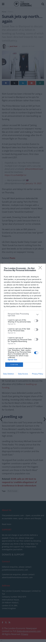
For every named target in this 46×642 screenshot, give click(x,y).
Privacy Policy (37, 374)
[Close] (41, 268)
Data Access (23, 374)
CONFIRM (14, 364)
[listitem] (23, 314)
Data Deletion (8, 374)
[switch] (36, 320)
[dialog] (23, 321)
